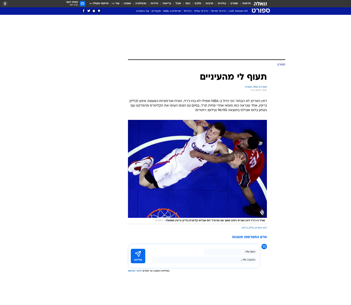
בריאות (167, 3)
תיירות (154, 3)
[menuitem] (244, 4)
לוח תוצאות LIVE (238, 11)
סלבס (198, 3)
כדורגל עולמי (201, 11)
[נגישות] (5, 3)
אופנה (127, 3)
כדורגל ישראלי (218, 11)
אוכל (178, 3)
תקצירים (156, 11)
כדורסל (188, 11)
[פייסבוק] (83, 11)
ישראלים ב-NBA (172, 11)
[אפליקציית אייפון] (94, 11)
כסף (187, 3)
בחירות (222, 3)
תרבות (209, 3)
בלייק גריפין (248, 228)
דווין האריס (261, 228)
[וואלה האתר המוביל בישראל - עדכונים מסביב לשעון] (260, 3)
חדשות (246, 3)
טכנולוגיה (140, 3)
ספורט (234, 3)
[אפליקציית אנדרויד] (99, 11)
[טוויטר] (88, 11)
